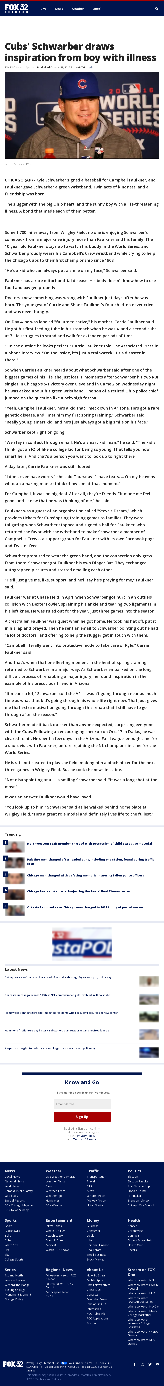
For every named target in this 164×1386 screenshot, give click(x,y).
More (96, 9)
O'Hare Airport (96, 1196)
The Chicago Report (141, 1186)
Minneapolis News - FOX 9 (58, 1294)
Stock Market (95, 1259)
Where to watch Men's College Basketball (142, 1313)
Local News (12, 1176)
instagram (142, 1364)
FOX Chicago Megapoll (19, 1205)
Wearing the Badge (17, 1285)
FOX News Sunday (17, 1210)
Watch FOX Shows (58, 1250)
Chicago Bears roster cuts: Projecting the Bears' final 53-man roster (78, 891)
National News (14, 1181)
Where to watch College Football (143, 1286)
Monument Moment (18, 1294)
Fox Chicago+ (55, 1235)
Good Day (11, 1196)
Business (92, 1226)
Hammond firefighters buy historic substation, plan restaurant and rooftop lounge (57, 1030)
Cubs (8, 1240)
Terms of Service (84, 1139)
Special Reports (15, 1200)
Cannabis (134, 1235)
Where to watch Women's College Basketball (139, 1323)
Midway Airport (96, 1200)
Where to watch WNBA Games (143, 1333)
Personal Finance (98, 1245)
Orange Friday (14, 1299)
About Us (95, 1269)
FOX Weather (54, 1205)
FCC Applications (97, 1318)
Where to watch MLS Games (141, 1341)
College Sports (14, 1259)
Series (10, 1269)
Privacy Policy (86, 1136)
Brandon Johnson (139, 1200)
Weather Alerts (55, 1181)
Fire (7, 1250)
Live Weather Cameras (60, 1176)
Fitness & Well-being (141, 1240)
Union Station (95, 1205)
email (157, 1364)
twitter (150, 1364)
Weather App (54, 1196)
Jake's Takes (54, 1226)
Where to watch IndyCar (143, 1306)
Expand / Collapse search (156, 9)
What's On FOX (55, 1231)
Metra (91, 1191)
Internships (94, 1309)
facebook (135, 1364)
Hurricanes (53, 1200)
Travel (91, 1181)
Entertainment (59, 1220)
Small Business (96, 1255)
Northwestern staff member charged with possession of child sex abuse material (89, 843)
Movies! (51, 1245)
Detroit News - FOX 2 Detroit (60, 1285)
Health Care (135, 1245)
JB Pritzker (134, 1196)
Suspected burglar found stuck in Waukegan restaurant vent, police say (50, 1048)
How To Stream (97, 1275)
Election (133, 1176)
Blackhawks (12, 1231)
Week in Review (15, 1280)
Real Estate (94, 1250)
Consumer (93, 1231)
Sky (7, 1255)
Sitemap (92, 1323)
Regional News (59, 1269)
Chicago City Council (141, 1205)
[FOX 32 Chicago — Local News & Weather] (18, 8)
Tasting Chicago (15, 1290)
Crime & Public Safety (19, 1191)
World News (13, 1186)
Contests (92, 1294)
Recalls (132, 1250)
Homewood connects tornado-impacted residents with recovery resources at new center (61, 1013)
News (10, 1170)
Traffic (93, 1170)
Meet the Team (97, 1299)
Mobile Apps (95, 1280)
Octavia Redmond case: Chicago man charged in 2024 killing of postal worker (85, 907)
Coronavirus (135, 1231)
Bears (8, 1226)
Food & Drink (54, 1240)
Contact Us (94, 1290)
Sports (30, 67)
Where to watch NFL (141, 1280)
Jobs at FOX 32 (96, 1304)
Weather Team (55, 1191)
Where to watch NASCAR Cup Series (140, 1300)
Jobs (89, 1240)
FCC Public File (96, 1313)
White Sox (11, 1245)
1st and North (14, 1275)
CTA (89, 1186)
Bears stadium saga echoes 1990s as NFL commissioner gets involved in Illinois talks (57, 995)
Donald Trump (137, 1191)
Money (93, 1220)
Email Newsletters (98, 1285)
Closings (51, 1186)
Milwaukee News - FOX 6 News (61, 1277)
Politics (134, 1170)
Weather (53, 1170)
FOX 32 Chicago (14, 67)
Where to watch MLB (141, 1293)
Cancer (132, 1226)
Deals (90, 1235)
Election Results (138, 1181)
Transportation (96, 1176)
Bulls (8, 1235)
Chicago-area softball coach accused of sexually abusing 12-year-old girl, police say (58, 977)
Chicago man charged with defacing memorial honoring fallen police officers (85, 875)
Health (134, 1220)
